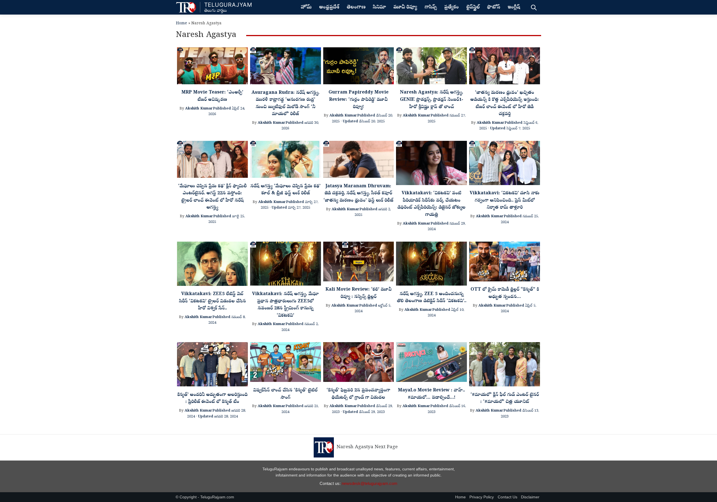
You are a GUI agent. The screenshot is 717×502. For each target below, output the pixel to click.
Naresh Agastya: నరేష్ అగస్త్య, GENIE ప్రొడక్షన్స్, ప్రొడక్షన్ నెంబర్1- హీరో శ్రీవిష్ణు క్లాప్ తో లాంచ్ (431, 100)
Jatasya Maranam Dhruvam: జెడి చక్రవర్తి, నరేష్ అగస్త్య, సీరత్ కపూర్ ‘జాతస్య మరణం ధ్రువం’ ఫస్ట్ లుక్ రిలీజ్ (358, 193)
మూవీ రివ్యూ (405, 7)
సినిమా (379, 7)
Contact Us (507, 497)
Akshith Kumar (199, 108)
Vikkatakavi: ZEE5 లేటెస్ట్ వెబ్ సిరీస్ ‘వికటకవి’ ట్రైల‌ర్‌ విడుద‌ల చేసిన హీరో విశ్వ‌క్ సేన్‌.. (212, 301)
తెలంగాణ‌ (356, 7)
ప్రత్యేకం (451, 7)
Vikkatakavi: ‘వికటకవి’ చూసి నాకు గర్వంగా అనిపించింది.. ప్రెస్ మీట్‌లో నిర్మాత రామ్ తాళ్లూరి (504, 200)
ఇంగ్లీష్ (514, 7)
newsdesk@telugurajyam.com (369, 483)
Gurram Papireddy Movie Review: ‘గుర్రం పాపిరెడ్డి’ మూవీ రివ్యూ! (358, 100)
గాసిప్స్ (431, 7)
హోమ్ (306, 7)
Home (181, 23)
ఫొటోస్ (493, 7)
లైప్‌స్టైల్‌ (473, 7)
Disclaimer (530, 497)
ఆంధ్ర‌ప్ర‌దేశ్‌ (329, 7)
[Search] (534, 7)
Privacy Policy (481, 497)
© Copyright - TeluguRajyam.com (205, 497)
